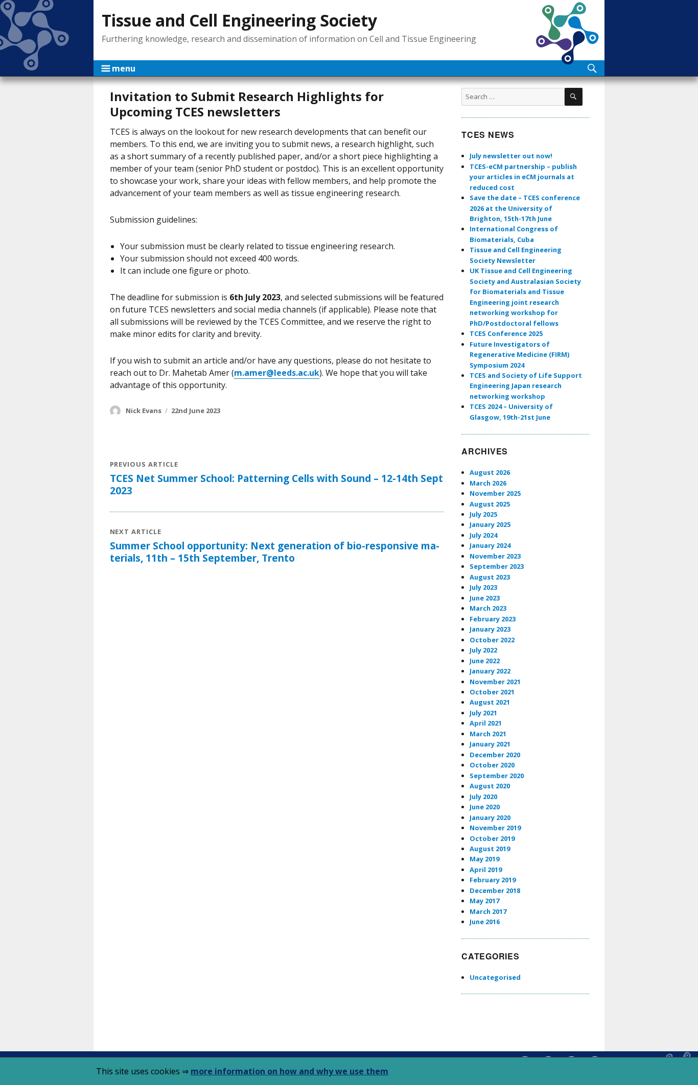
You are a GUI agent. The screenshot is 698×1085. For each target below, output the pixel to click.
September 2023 (497, 566)
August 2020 (490, 785)
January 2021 (490, 744)
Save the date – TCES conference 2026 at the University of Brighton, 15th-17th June (525, 208)
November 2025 (495, 493)
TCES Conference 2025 (506, 333)
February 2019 (493, 879)
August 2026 (490, 472)
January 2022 (490, 671)
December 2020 (495, 754)
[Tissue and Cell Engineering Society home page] (567, 33)
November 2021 (495, 681)
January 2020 (490, 817)
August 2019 (490, 848)
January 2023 (490, 629)
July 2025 (483, 514)
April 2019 (486, 869)
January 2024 (490, 545)
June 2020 (485, 806)
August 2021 (490, 702)
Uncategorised (495, 977)
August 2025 (490, 504)
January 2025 (490, 524)
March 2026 (488, 483)
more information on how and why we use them (289, 1071)
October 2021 (492, 691)
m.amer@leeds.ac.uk (276, 372)
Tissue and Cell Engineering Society (239, 20)
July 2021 (483, 712)
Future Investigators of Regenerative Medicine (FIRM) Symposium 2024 (519, 355)
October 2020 (492, 764)
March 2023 (488, 608)
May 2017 (484, 900)
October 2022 (492, 639)
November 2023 (495, 556)
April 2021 (486, 723)
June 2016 (485, 921)
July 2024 (483, 535)
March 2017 (488, 911)
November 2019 (495, 827)
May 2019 (484, 858)
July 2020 (483, 796)
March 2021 (488, 733)
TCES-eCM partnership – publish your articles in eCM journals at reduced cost (523, 177)
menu (118, 68)
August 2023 (490, 577)
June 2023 (485, 597)
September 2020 (497, 775)
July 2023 (483, 587)
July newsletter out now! (511, 155)
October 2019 (492, 838)
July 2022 (483, 650)
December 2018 (495, 890)
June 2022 (485, 660)
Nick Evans (143, 410)
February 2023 (493, 618)
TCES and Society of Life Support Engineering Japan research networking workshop (526, 386)
